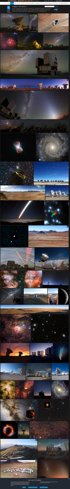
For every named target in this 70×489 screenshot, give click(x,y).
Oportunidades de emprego (63, 3)
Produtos (50, 3)
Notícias (18, 3)
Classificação (55, 9)
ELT (33, 8)
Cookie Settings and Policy (43, 487)
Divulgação (46, 3)
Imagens (12, 3)
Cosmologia (30, 8)
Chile (27, 8)
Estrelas (36, 11)
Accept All (24, 487)
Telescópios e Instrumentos (29, 3)
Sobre (9, 3)
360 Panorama (18, 8)
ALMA (22, 8)
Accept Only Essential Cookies (32, 487)
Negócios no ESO (55, 3)
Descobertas (37, 3)
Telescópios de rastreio (42, 11)
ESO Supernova (37, 8)
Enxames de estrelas (31, 11)
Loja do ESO (22, 3)
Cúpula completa (48, 8)
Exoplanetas (43, 8)
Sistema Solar (24, 11)
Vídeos (15, 3)
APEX (24, 8)
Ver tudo (13, 8)
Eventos (41, 3)
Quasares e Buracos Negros (16, 11)
